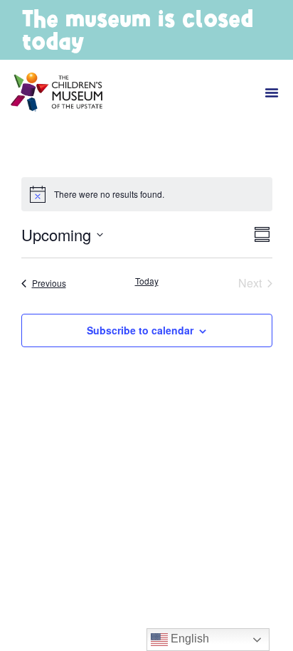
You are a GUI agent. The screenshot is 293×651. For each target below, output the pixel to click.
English (188, 639)
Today (147, 281)
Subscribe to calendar (140, 330)
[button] (271, 92)
